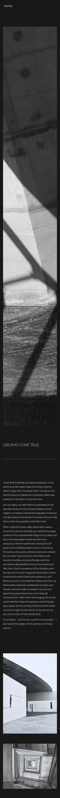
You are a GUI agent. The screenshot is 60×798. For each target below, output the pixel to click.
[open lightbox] (30, 693)
